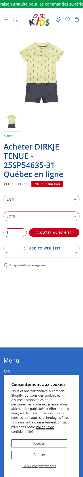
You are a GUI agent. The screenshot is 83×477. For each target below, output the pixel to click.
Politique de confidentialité (32, 429)
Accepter (39, 443)
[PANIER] (76, 19)
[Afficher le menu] (5, 19)
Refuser (39, 454)
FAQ (7, 371)
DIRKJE (8, 136)
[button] (15, 19)
